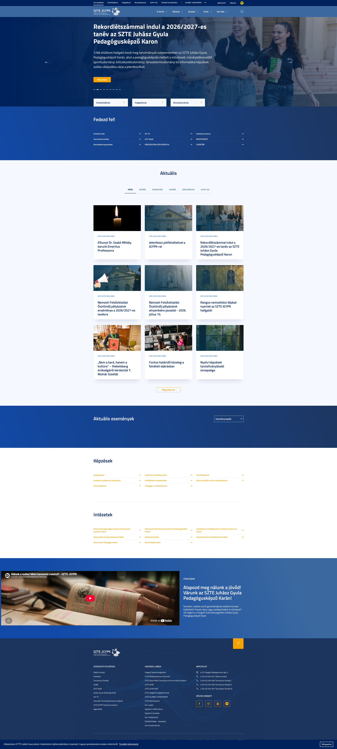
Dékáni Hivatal (99, 672)
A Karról (160, 11)
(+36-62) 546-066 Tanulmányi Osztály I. (216, 680)
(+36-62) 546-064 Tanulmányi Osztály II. (216, 684)
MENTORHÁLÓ (202, 139)
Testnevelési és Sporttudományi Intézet (211, 537)
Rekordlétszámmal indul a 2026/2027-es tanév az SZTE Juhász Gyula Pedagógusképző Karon (219, 248)
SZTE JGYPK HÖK (151, 688)
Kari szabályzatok (151, 717)
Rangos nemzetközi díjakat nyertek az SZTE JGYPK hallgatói (218, 306)
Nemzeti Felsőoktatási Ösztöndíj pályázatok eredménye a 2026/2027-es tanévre (116, 308)
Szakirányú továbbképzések (156, 475)
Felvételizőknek (113, 2)
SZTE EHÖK (149, 684)
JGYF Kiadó (149, 139)
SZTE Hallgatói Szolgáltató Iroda (157, 692)
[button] (46, 61)
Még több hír (168, 389)
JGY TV (147, 133)
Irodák (95, 684)
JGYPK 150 (153, 2)
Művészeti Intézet (152, 537)
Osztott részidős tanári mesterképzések (211, 480)
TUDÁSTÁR (200, 144)
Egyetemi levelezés (152, 713)
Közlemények (188, 189)
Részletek (102, 79)
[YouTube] (218, 703)
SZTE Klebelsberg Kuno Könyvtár (157, 676)
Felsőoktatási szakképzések (156, 480)
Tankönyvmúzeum (203, 133)
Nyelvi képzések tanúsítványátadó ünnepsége (212, 366)
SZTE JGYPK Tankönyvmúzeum (105, 705)
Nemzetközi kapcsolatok (103, 144)
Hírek (206, 11)
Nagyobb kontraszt (242, 3)
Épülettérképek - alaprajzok (155, 721)
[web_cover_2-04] (117, 277)
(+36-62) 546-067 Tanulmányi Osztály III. (216, 688)
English (233, 3)
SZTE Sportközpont (152, 701)
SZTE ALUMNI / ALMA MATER (156, 697)
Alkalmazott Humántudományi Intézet (108, 537)
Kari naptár (149, 705)
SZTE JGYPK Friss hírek (106, 236)
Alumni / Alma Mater (193, 2)
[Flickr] (227, 703)
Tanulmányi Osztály (101, 139)
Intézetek (97, 676)
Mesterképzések (99, 486)
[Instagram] (208, 703)
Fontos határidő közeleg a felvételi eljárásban (166, 364)
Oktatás (176, 11)
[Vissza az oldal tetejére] (238, 643)
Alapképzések (98, 475)
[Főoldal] (113, 11)
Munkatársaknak (140, 2)
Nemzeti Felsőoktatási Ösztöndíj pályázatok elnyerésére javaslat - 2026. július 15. (167, 308)
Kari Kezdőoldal (98, 2)
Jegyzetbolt (97, 709)
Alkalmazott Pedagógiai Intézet (105, 542)
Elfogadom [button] (326, 744)
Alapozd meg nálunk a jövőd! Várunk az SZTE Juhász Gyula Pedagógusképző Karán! (212, 592)
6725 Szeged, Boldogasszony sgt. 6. (214, 672)
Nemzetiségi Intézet (152, 542)
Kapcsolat (221, 3)
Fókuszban (189, 578)
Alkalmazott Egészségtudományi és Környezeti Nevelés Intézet (111, 530)
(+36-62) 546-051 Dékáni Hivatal (213, 676)
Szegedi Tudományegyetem (155, 672)
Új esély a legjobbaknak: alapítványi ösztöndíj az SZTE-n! (142, 61)
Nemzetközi (157, 189)
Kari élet (220, 11)
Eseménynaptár (224, 419)
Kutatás (191, 11)
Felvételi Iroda (99, 133)
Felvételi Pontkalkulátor (169, 2)
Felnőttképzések (202, 475)
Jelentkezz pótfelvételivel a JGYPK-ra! (167, 244)
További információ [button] (128, 744)
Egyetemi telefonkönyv (154, 709)
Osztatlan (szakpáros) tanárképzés (107, 480)
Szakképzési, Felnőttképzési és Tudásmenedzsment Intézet (216, 530)
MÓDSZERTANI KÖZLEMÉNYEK (157, 144)
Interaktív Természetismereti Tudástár (108, 701)
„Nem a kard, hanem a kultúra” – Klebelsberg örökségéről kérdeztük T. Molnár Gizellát (114, 368)
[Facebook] (199, 703)
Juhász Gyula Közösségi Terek (104, 692)
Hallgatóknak (126, 2)
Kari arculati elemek (152, 725)
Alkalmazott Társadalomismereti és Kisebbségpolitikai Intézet (166, 530)
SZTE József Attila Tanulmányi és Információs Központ (165, 680)
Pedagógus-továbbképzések (156, 486)
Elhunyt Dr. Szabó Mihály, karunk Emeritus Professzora (115, 246)
